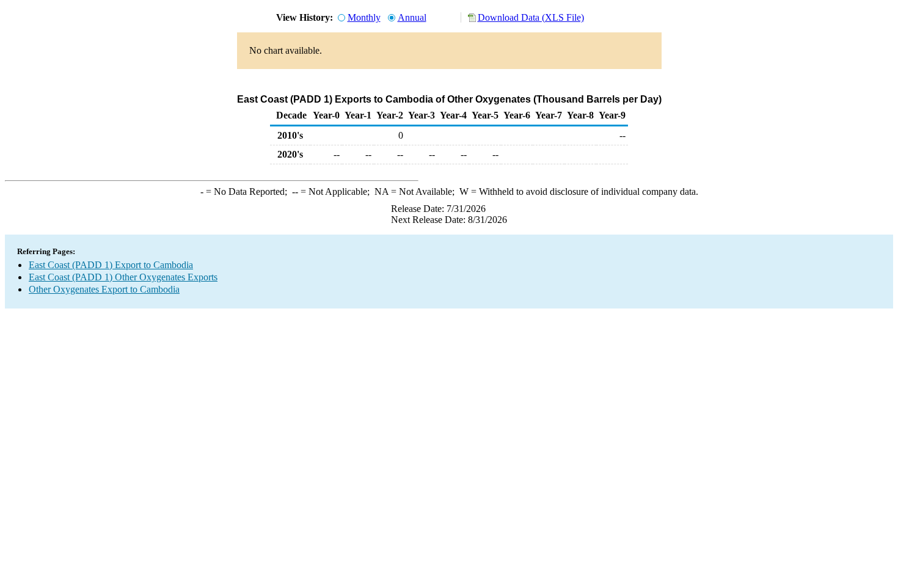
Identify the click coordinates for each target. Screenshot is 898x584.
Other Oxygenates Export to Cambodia (104, 289)
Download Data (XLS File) (531, 17)
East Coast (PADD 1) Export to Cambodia (111, 265)
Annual (412, 17)
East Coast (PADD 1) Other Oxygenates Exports (123, 277)
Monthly (364, 17)
